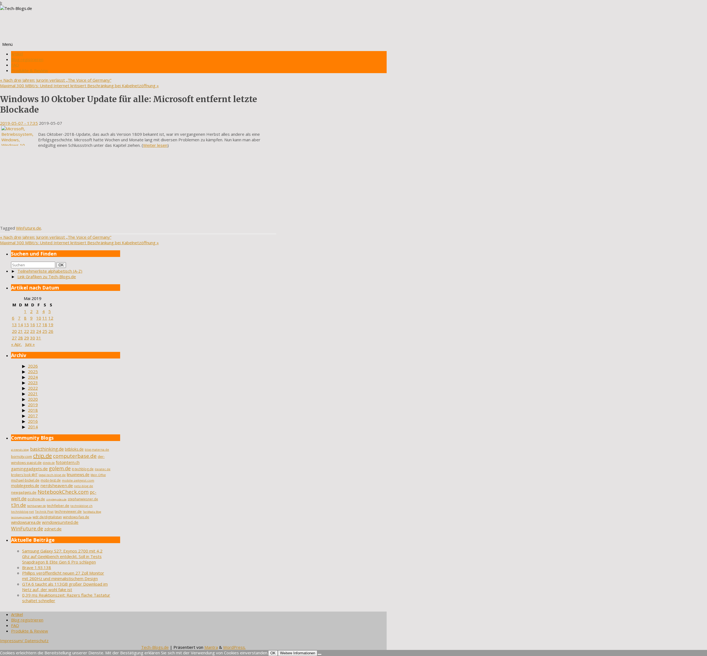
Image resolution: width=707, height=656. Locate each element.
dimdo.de (49, 463)
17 (38, 324)
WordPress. (234, 647)
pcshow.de (36, 499)
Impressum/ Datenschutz (24, 640)
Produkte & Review (29, 70)
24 (38, 331)
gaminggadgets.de (29, 468)
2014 (33, 426)
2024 (33, 377)
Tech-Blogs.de (155, 647)
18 (44, 324)
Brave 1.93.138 (36, 567)
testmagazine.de (21, 517)
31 (38, 338)
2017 (33, 415)
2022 (33, 388)
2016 (33, 421)
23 (32, 331)
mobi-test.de (51, 480)
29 (26, 338)
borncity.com (21, 456)
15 (26, 324)
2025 (33, 371)
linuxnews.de (78, 474)
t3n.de (18, 505)
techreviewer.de (68, 511)
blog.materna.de (97, 450)
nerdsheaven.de (56, 485)
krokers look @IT (24, 474)
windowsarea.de (26, 522)
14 (20, 324)
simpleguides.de (56, 499)
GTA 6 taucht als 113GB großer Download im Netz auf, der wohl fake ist (65, 586)
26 (50, 331)
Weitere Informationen (297, 653)
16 (32, 324)
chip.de (42, 456)
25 (44, 331)
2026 (33, 366)
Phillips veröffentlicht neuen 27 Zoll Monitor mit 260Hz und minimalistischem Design (63, 575)
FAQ (15, 65)
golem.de (60, 468)
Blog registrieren (27, 59)
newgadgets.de (23, 492)
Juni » (30, 344)
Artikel (17, 54)
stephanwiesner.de (83, 499)
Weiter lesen (155, 145)
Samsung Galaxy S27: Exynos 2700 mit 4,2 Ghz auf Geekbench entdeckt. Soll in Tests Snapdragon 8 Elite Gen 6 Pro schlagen (62, 556)
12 (50, 318)
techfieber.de (58, 505)
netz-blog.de (83, 486)
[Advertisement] (138, 186)
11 (44, 318)
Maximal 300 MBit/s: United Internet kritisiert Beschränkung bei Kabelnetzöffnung (79, 85)
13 (14, 324)
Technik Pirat (44, 512)
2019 (33, 404)
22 (26, 331)
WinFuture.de (28, 228)
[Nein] (319, 654)
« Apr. (16, 344)
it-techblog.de (83, 469)
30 (32, 338)
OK (62, 265)
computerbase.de (75, 455)
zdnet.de (53, 529)
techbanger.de (36, 506)
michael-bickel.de (25, 480)
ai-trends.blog (20, 450)
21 (20, 331)
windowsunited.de (60, 522)
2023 (33, 382)
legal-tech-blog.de (52, 475)
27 (14, 338)
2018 (33, 410)
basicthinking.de (47, 449)
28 (20, 338)
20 (14, 331)
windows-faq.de (76, 517)
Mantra (211, 647)
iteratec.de (102, 469)
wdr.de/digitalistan (47, 517)
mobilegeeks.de (25, 485)
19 (50, 324)
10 (38, 318)
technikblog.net (22, 512)
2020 (33, 399)
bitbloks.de (74, 449)
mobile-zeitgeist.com (78, 480)
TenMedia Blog (92, 512)
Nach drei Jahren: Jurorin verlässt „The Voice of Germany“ (55, 80)
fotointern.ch (68, 462)
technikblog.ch (81, 506)
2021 (33, 393)
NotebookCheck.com (63, 491)
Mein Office (98, 475)
